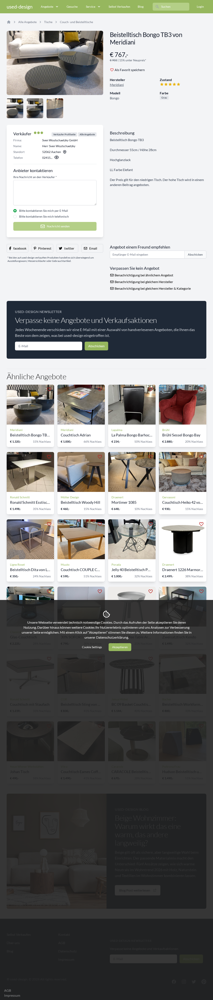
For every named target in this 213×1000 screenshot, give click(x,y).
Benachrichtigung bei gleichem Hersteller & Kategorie (152, 288)
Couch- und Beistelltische (76, 22)
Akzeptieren (120, 647)
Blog (141, 6)
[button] (17, 248)
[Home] (9, 22)
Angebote (47, 6)
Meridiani (117, 85)
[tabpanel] (55, 63)
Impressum (12, 995)
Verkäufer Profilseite (64, 134)
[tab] (15, 108)
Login (200, 6)
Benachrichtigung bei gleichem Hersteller (143, 282)
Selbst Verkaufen (119, 6)
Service (90, 6)
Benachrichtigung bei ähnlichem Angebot (143, 275)
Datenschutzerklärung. (112, 637)
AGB (7, 990)
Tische (48, 22)
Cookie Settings (92, 647)
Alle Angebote (27, 22)
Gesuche (72, 6)
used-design (19, 7)
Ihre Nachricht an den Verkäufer (35, 177)
